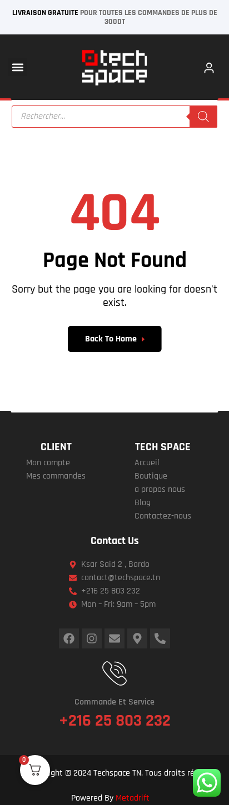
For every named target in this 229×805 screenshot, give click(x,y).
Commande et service (114, 702)
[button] (17, 67)
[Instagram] (92, 638)
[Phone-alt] (160, 638)
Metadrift (133, 798)
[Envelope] (114, 638)
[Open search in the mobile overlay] (115, 116)
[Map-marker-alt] (137, 638)
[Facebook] (69, 638)
